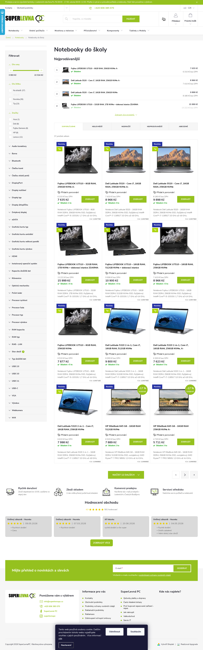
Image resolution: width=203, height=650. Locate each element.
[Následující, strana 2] (185, 474)
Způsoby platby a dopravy (134, 598)
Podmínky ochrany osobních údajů (100, 606)
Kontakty (8, 8)
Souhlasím (135, 631)
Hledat (130, 18)
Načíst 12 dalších (124, 474)
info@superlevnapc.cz (53, 601)
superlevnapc (50, 616)
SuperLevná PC (50, 611)
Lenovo (17, 137)
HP (15, 132)
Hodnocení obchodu (101, 502)
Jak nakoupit (128, 612)
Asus (16, 119)
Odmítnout (114, 631)
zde (60, 638)
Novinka (18, 99)
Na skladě (19, 90)
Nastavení (66, 645)
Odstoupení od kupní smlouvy (98, 618)
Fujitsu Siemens (20, 128)
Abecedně (183, 126)
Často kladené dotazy (132, 602)
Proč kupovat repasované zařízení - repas (138, 607)
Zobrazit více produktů (125, 115)
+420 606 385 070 (52, 606)
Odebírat (182, 568)
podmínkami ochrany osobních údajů (155, 575)
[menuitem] (15, 30)
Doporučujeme (68, 126)
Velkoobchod (129, 616)
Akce (16, 95)
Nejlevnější (97, 126)
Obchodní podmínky (25, 8)
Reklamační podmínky (94, 610)
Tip (16, 103)
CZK (189, 8)
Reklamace (89, 614)
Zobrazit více (101, 542)
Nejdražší (126, 126)
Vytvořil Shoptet (167, 644)
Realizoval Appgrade (189, 644)
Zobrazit (90, 199)
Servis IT (127, 620)
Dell (15, 124)
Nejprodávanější (154, 126)
